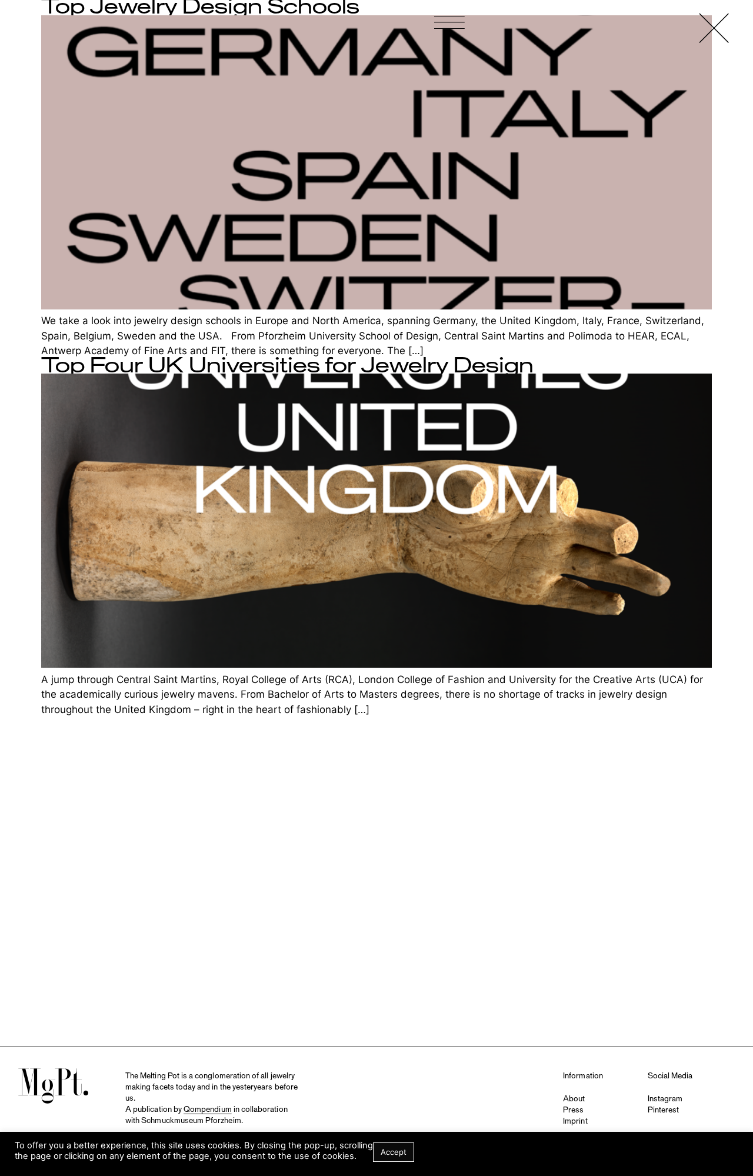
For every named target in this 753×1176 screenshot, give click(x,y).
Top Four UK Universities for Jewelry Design (287, 366)
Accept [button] (394, 1152)
